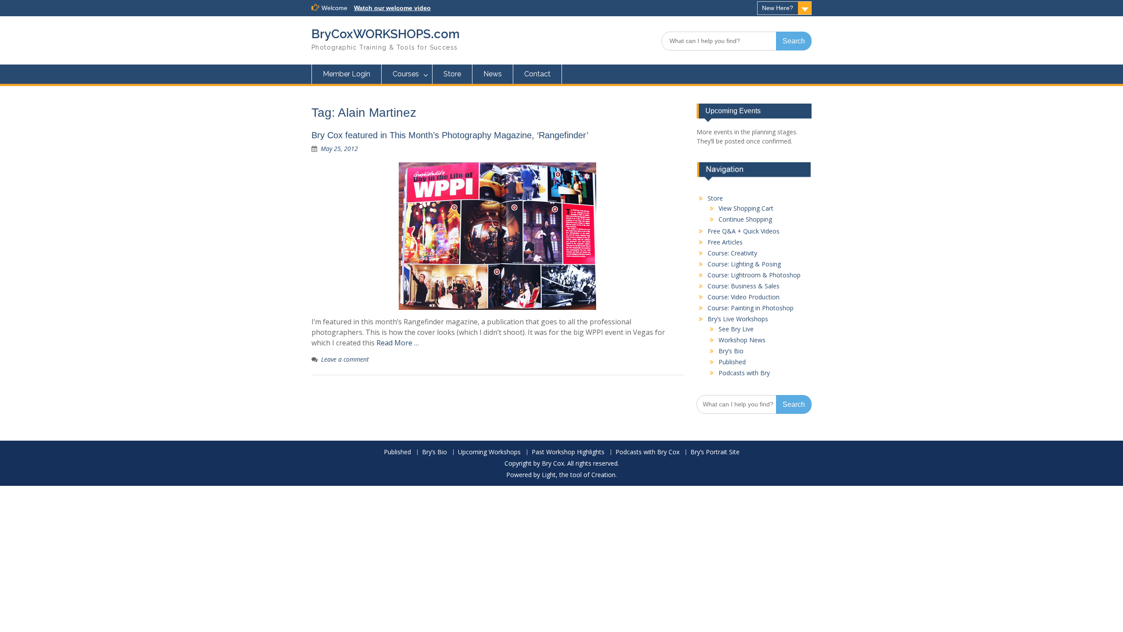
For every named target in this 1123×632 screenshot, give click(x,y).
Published (732, 362)
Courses (406, 74)
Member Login (346, 74)
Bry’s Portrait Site (715, 452)
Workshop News (742, 340)
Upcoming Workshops (489, 452)
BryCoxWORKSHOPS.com (385, 34)
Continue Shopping (745, 219)
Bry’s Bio (731, 351)
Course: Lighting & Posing (744, 264)
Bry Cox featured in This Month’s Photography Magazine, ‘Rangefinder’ (449, 135)
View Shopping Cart (746, 208)
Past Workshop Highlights (568, 452)
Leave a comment (345, 359)
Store (452, 74)
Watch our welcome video (392, 7)
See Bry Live (736, 329)
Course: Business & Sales (744, 286)
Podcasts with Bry (744, 373)
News (492, 74)
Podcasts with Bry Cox (647, 452)
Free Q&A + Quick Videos (744, 231)
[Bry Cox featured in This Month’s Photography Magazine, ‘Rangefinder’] (497, 236)
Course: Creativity (732, 253)
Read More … (397, 343)
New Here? (777, 7)
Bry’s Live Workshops (738, 319)
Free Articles (725, 242)
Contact (537, 74)
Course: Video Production (744, 297)
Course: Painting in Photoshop (751, 308)
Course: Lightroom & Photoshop (754, 275)
